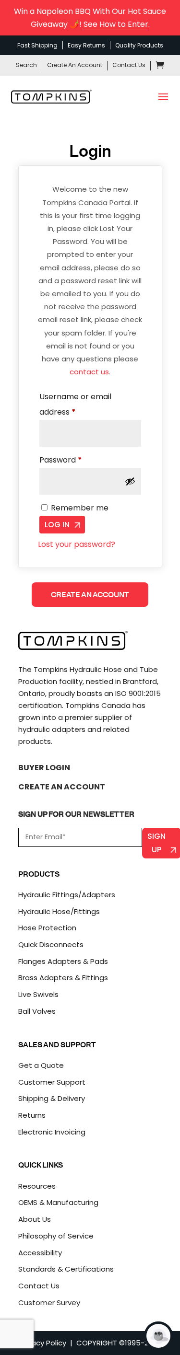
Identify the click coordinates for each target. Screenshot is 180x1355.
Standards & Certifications (66, 1269)
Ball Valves (37, 1011)
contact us (89, 372)
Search (26, 65)
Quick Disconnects (51, 944)
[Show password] (130, 481)
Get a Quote (41, 1065)
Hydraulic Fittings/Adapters (66, 895)
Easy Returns (86, 45)
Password (77, 459)
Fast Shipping (37, 45)
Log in (57, 524)
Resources (37, 1186)
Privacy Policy (42, 1343)
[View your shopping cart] (160, 66)
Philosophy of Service (56, 1236)
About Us (34, 1219)
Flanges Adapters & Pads (63, 961)
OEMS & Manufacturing (58, 1202)
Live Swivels (38, 994)
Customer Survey (49, 1302)
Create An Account (74, 65)
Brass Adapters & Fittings (63, 978)
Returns (32, 1115)
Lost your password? (76, 544)
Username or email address (75, 404)
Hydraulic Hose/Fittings (59, 911)
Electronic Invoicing (51, 1132)
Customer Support (51, 1082)
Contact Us (128, 65)
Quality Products (139, 45)
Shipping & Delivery (51, 1098)
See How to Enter (116, 24)
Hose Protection (47, 928)
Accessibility (40, 1253)
